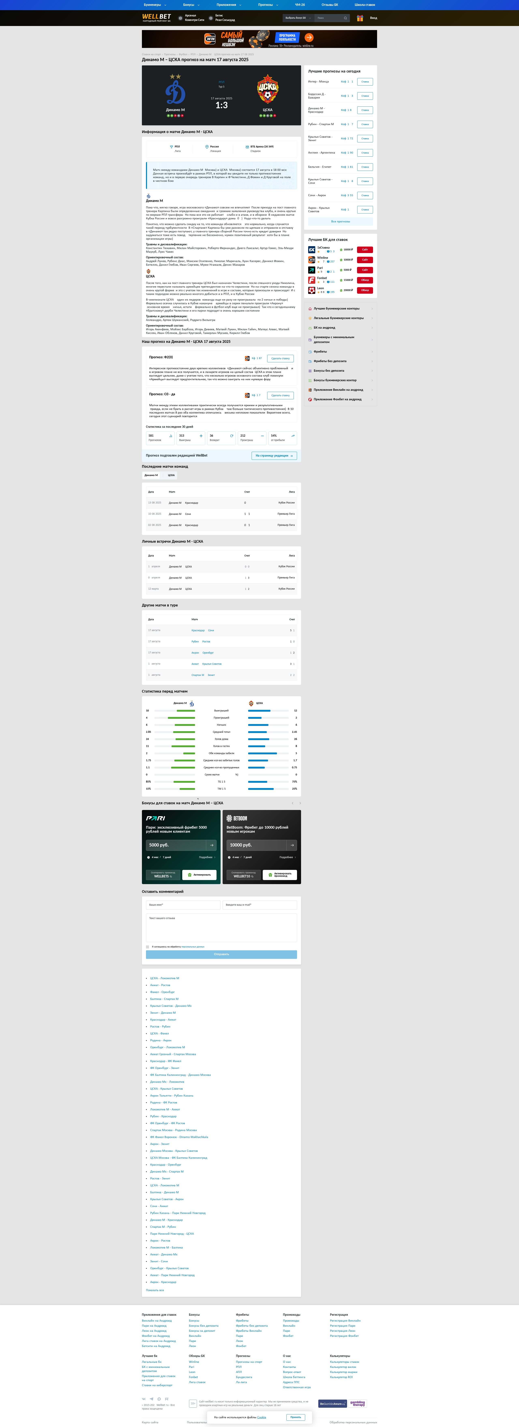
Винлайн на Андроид (157, 1320)
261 (332, 271)
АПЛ (239, 1372)
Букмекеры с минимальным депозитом (334, 340)
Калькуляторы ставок (344, 1362)
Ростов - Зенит (160, 1178)
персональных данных (192, 947)
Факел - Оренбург (162, 992)
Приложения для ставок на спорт (158, 1378)
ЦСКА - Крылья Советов (166, 1088)
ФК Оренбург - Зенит (164, 1068)
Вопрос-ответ (292, 1372)
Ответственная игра (297, 1387)
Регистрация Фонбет (344, 1336)
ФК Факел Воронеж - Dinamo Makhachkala (179, 1137)
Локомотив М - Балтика (166, 1247)
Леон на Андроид (154, 1331)
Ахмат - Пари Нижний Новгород (172, 1275)
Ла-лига (241, 1382)
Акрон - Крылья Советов (319, 209)
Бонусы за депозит (202, 1331)
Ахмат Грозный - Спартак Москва (173, 1054)
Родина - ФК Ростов (163, 1102)
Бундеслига (244, 1377)
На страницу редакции (272, 455)
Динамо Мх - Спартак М (167, 1171)
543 (332, 251)
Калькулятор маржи (343, 1372)
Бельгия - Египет (319, 167)
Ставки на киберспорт (157, 1385)
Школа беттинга (294, 1377)
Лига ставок (197, 1382)
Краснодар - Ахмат (163, 1019)
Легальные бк (151, 1362)
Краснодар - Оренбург (165, 1164)
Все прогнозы (340, 221)
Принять (296, 1417)
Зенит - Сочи (159, 1261)
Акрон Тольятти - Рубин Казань (171, 1095)
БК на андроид (324, 327)
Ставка (365, 81)
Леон (192, 1346)
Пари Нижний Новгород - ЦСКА (172, 1233)
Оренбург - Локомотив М (167, 1047)
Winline (322, 258)
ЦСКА (171, 475)
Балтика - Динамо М (164, 1192)
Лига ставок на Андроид (159, 1341)
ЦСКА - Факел (159, 1033)
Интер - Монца (318, 81)
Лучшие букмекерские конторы (336, 308)
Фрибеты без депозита (330, 361)
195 (332, 292)
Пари (192, 1341)
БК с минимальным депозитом (156, 1369)
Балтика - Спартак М (164, 999)
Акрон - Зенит (159, 1144)
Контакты (289, 1367)
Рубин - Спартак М (321, 124)
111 (332, 282)
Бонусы (194, 1320)
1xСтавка (323, 247)
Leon (320, 288)
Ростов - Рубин (160, 1026)
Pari (320, 268)
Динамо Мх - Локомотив (167, 1082)
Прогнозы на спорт (249, 1362)
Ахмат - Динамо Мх (163, 1254)
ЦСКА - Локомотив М (164, 978)
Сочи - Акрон (317, 195)
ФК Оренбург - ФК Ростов (167, 1123)
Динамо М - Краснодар (166, 1220)
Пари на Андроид (154, 1325)
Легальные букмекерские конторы (339, 318)
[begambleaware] (333, 1403)
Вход (373, 18)
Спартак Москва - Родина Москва (173, 1130)
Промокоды (291, 1320)
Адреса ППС (291, 1382)
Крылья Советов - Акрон (167, 1199)
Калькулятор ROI (341, 1377)
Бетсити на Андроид (156, 1346)
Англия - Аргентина (321, 152)
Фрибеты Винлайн (249, 1331)
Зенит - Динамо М (163, 1012)
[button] (292, 803)
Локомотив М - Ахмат (165, 1109)
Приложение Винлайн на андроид (338, 390)
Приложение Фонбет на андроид (337, 399)
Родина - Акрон (161, 1040)
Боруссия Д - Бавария (317, 96)
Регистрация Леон (342, 1331)
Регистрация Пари (342, 1325)
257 (332, 261)
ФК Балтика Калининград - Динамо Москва (180, 1075)
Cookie (261, 1417)
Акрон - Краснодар (163, 1282)
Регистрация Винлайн (345, 1320)
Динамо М (151, 475)
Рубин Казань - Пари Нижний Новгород (178, 1213)
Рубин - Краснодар (163, 1116)
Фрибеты (320, 351)
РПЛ (221, 82)
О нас (287, 1362)
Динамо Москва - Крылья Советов (174, 1151)
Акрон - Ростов (160, 1240)
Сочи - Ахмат (159, 1206)
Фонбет (241, 1346)
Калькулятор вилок (343, 1367)
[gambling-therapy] (357, 1403)
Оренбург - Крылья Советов (169, 1268)
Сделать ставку (280, 358)
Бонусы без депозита (329, 370)
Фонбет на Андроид (156, 1336)
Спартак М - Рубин (163, 1227)
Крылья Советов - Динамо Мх (171, 1006)
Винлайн (195, 1336)
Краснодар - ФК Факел (165, 1061)
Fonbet (322, 278)
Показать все (155, 1290)
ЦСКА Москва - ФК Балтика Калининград (178, 1158)
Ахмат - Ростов (160, 985)
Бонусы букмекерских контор (335, 380)
